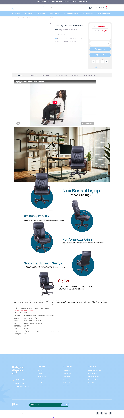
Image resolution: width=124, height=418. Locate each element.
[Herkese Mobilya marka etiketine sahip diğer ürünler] (83, 32)
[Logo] (62, 8)
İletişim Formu (41, 379)
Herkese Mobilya (63, 32)
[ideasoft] (55, 417)
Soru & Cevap (46, 75)
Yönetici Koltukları (64, 29)
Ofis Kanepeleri (66, 376)
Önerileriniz (75, 75)
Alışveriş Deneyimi (89, 75)
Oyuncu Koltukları (67, 386)
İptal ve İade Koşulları (93, 376)
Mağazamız (40, 373)
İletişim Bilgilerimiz (42, 376)
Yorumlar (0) (33, 75)
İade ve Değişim (92, 382)
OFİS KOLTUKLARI (63, 31)
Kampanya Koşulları (93, 386)
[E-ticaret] (62, 417)
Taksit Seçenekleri (61, 75)
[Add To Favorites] (50, 24)
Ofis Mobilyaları (67, 373)
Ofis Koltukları (66, 370)
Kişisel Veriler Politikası (93, 379)
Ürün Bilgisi (21, 75)
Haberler (40, 389)
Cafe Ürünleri (66, 379)
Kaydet (65, 404)
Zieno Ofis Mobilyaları (68, 389)
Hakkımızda (40, 370)
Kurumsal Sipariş (41, 386)
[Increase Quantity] (109, 43)
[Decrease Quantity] (91, 43)
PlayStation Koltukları (68, 382)
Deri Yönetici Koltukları (72, 29)
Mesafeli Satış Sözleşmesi (94, 370)
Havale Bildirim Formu (43, 382)
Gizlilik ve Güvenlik (92, 373)
